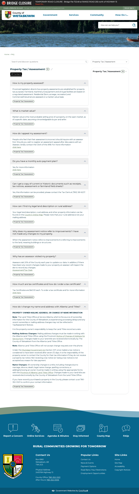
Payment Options (88, 466)
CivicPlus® (83, 491)
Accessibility (120, 466)
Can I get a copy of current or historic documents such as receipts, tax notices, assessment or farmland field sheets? (47, 184)
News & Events (87, 463)
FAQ (12, 54)
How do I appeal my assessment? (30, 133)
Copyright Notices (122, 470)
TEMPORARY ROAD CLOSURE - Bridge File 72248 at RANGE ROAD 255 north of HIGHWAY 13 (76, 3)
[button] (134, 25)
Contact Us (85, 459)
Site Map (118, 463)
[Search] (86, 62)
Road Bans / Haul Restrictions (93, 470)
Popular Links (89, 455)
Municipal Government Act (34, 350)
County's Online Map (34, 215)
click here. (16, 147)
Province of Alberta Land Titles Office (36, 373)
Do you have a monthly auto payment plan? (35, 161)
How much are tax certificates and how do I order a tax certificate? (47, 284)
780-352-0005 (53, 480)
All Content (16, 74)
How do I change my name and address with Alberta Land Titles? (46, 306)
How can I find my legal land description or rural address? (42, 206)
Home (6, 54)
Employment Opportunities (93, 473)
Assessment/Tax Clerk (22, 270)
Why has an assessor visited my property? (34, 256)
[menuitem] (50, 15)
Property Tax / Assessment (108, 71)
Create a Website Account (13, 8)
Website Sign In (129, 8)
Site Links (121, 455)
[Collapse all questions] (51, 69)
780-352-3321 (54, 477)
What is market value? (24, 111)
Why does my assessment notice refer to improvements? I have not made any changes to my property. (46, 232)
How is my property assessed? (28, 83)
